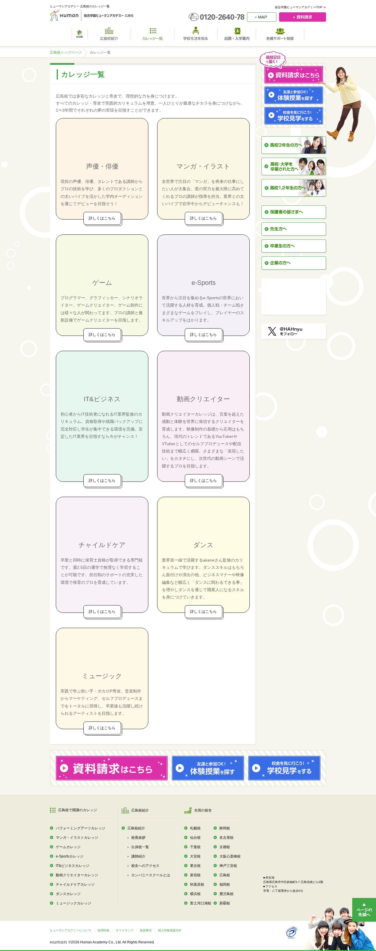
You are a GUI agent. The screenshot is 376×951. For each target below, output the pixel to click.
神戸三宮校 (228, 866)
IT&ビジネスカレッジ (72, 866)
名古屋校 (226, 838)
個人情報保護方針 (170, 930)
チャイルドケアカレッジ (75, 884)
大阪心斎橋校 (230, 856)
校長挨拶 (138, 838)
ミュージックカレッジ (73, 903)
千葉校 (195, 847)
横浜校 (195, 894)
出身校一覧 (140, 847)
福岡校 (224, 884)
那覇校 (224, 903)
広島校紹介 (136, 828)
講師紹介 (138, 856)
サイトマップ (124, 930)
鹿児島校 (226, 894)
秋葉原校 (197, 884)
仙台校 (195, 838)
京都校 (224, 847)
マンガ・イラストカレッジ (77, 838)
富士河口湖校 (200, 903)
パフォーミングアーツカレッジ (80, 828)
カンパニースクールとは (150, 875)
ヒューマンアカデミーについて (70, 930)
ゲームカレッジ (68, 847)
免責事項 (146, 930)
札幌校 (195, 828)
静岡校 (224, 828)
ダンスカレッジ (68, 894)
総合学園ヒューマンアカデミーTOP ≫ (300, 7)
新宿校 (195, 875)
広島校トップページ (66, 52)
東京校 (195, 866)
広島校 (224, 875)
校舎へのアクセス (145, 866)
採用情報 (103, 930)
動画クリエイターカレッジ (77, 875)
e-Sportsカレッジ (69, 856)
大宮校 (195, 856)
